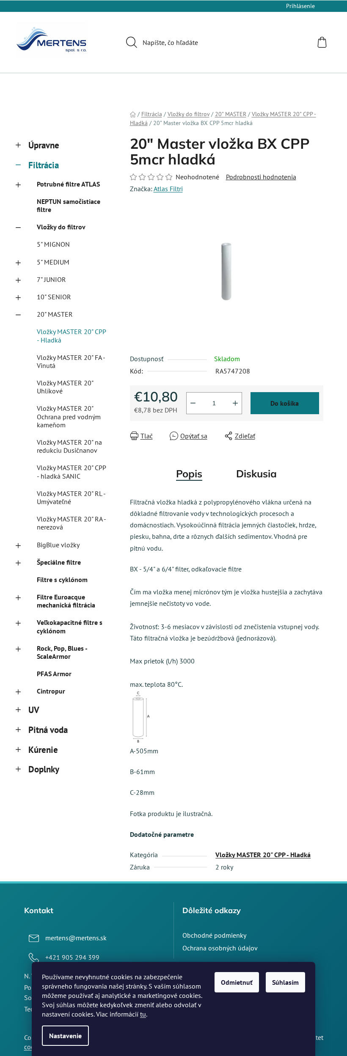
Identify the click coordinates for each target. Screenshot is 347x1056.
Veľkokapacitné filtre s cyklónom (69, 626)
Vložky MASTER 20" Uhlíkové (65, 387)
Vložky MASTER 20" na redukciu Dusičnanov (69, 446)
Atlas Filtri (168, 188)
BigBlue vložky (58, 545)
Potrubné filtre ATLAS (68, 184)
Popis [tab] (189, 473)
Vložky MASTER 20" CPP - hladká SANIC (71, 471)
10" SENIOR (54, 297)
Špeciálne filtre (59, 562)
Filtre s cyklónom (62, 579)
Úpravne (43, 145)
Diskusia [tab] (256, 473)
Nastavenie (65, 1035)
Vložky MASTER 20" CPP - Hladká (71, 335)
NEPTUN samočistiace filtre (68, 205)
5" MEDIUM (53, 262)
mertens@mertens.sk (76, 937)
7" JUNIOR (51, 279)
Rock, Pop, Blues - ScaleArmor (62, 652)
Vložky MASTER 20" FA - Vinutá (71, 361)
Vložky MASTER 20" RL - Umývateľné (71, 497)
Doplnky (43, 769)
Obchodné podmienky (214, 935)
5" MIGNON (53, 244)
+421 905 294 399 (72, 957)
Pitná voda (48, 730)
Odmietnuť (237, 982)
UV (33, 710)
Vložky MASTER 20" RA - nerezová (71, 523)
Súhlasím (285, 982)
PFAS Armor (54, 673)
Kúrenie (43, 749)
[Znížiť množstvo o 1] (193, 403)
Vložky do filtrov (61, 227)
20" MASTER (55, 314)
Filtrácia (43, 165)
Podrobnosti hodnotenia (261, 177)
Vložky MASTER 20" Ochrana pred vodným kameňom (69, 416)
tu (143, 1014)
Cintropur (51, 691)
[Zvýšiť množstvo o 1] (235, 403)
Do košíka (284, 403)
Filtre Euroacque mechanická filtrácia (66, 601)
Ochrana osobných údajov (220, 948)
